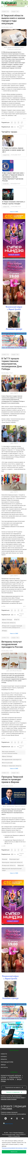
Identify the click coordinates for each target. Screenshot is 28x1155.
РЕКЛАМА (7, 1109)
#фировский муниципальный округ (12, 869)
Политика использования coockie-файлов (13, 1114)
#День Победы (7, 619)
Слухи (3, 1077)
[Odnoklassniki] (17, 1118)
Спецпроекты (15, 1077)
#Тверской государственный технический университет (12, 626)
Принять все (14, 1151)
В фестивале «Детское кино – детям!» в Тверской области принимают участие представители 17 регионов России (13, 177)
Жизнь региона (7, 1079)
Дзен (14, 126)
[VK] (23, 1118)
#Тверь (4, 630)
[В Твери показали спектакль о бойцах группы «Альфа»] (8, 194)
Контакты (4, 1067)
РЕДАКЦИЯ (20, 1106)
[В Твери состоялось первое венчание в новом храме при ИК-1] (8, 140)
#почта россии (7, 762)
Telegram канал (21, 126)
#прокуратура (14, 859)
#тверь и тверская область (11, 765)
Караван (4, 1056)
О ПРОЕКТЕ (6, 1106)
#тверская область (8, 622)
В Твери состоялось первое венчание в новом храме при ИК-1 (13, 150)
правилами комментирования (9, 1099)
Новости (5, 11)
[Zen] (5, 1118)
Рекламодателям (7, 1062)
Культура (6, 183)
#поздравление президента (11, 759)
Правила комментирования (9, 1112)
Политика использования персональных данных (14, 1148)
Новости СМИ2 (14, 211)
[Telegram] (11, 1118)
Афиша (3, 1064)
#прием (4, 859)
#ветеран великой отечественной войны (9, 752)
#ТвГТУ (16, 619)
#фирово (21, 865)
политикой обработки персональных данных (12, 1097)
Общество (15, 11)
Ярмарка (4, 1059)
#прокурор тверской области (12, 862)
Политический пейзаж (11, 1076)
